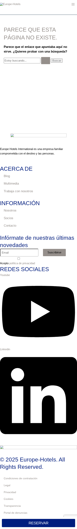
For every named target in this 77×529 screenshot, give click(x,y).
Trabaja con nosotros (18, 191)
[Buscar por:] (27, 60)
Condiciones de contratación (20, 478)
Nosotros (10, 210)
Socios (8, 218)
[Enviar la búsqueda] (45, 60)
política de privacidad (22, 263)
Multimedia (11, 183)
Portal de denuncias (15, 512)
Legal (7, 485)
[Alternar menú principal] (73, 4)
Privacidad (10, 492)
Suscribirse (54, 252)
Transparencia (12, 505)
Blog (7, 176)
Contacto (10, 225)
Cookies (8, 498)
